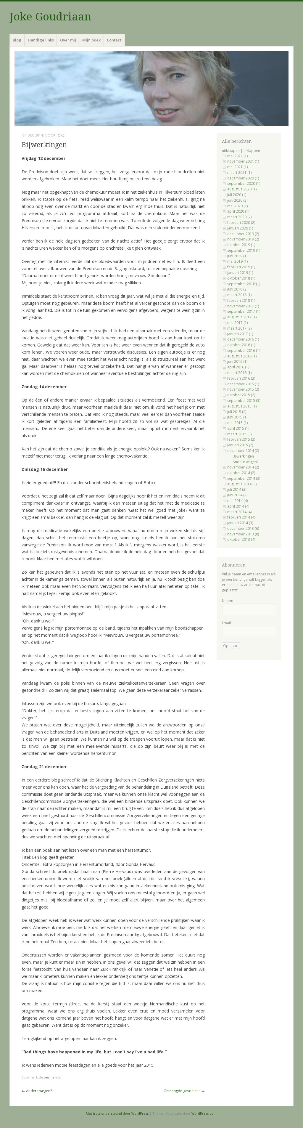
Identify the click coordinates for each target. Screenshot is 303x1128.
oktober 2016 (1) (241, 344)
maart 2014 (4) (239, 511)
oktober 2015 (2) (241, 394)
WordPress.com (204, 1113)
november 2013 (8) (243, 534)
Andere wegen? (37, 1090)
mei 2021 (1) (237, 166)
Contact (114, 40)
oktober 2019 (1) (241, 244)
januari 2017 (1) (240, 333)
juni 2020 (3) (237, 200)
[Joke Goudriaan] (151, 88)
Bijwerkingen (243, 456)
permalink (52, 1077)
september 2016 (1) (243, 350)
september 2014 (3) (243, 478)
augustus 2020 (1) (242, 189)
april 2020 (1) (238, 211)
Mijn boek (91, 40)
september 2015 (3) (243, 400)
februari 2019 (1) (241, 266)
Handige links (41, 40)
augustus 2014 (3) (242, 484)
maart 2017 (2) (239, 328)
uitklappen (231, 150)
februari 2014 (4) (241, 517)
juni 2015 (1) (237, 417)
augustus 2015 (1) (242, 406)
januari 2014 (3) (240, 522)
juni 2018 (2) (237, 289)
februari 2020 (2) (241, 222)
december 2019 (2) (243, 233)
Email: (227, 622)
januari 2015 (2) (240, 444)
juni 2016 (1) (237, 361)
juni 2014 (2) (237, 495)
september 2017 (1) (243, 311)
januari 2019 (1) (240, 272)
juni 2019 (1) (237, 256)
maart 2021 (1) (239, 172)
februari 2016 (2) (241, 378)
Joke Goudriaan (50, 16)
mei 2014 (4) (237, 500)
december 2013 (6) (243, 528)
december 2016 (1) (243, 339)
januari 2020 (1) (240, 228)
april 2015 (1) (238, 428)
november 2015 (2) (243, 389)
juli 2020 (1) (236, 194)
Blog (17, 40)
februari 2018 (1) (241, 300)
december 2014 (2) (243, 450)
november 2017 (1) (243, 306)
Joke (61, 135)
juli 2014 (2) (236, 489)
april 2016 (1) (238, 367)
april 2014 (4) (238, 506)
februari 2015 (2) (241, 439)
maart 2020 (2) (239, 216)
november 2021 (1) (243, 161)
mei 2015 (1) (237, 422)
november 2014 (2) (243, 467)
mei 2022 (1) (237, 155)
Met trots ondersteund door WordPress (117, 1113)
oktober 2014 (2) (241, 472)
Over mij (68, 40)
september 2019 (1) (243, 250)
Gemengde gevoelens (184, 1090)
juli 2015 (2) (236, 411)
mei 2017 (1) (237, 322)
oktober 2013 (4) (241, 539)
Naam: (227, 600)
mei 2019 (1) (237, 261)
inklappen (252, 150)
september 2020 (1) (243, 183)
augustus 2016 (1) (242, 356)
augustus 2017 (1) (242, 317)
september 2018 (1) (243, 283)
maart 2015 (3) (239, 434)
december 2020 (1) (243, 178)
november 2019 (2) (243, 239)
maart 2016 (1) (239, 372)
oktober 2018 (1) (241, 278)
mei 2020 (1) (237, 205)
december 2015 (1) (243, 383)
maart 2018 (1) (239, 294)
